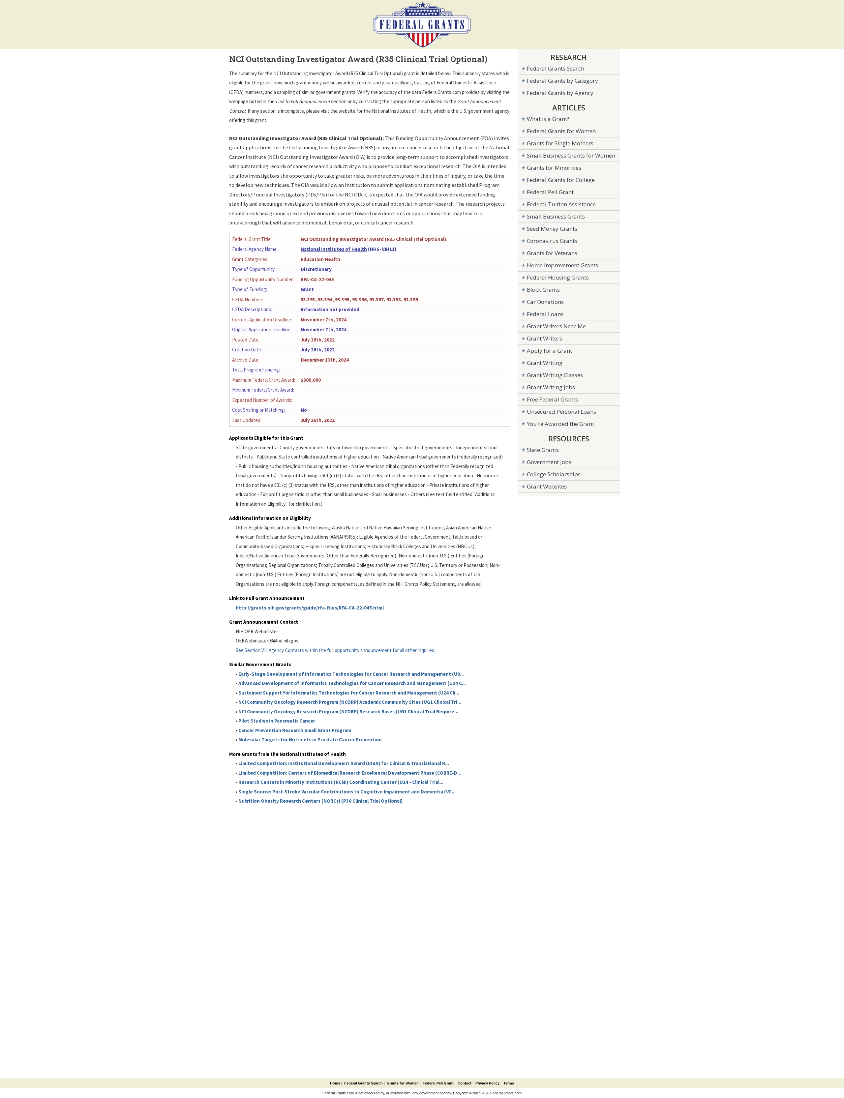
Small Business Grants (556, 216)
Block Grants (543, 289)
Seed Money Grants (552, 228)
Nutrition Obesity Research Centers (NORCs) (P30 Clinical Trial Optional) (320, 801)
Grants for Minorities (554, 167)
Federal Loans (545, 314)
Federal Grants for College (561, 180)
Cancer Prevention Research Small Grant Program (294, 730)
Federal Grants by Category (562, 80)
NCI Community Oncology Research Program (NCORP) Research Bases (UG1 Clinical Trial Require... (348, 711)
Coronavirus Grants (552, 241)
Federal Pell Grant (550, 192)
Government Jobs (549, 462)
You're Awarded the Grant (560, 424)
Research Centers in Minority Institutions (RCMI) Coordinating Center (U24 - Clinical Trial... (340, 782)
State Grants (543, 450)
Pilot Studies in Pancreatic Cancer (276, 721)
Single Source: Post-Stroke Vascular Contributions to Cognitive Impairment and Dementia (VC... (347, 791)
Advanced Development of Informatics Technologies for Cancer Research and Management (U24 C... (352, 683)
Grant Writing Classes (555, 375)
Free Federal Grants (552, 399)
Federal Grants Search (555, 68)
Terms (508, 1083)
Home (335, 1083)
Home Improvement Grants (562, 265)
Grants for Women (403, 1083)
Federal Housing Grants (558, 277)
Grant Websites (547, 486)
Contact (464, 1083)
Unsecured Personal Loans (561, 411)
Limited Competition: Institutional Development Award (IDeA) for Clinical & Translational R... (343, 763)
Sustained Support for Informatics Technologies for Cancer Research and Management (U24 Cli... (348, 693)
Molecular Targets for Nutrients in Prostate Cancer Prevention (310, 739)
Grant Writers (544, 338)
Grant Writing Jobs (551, 387)
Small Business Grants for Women (571, 155)
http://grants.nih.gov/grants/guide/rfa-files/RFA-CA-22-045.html (310, 608)
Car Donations (545, 302)
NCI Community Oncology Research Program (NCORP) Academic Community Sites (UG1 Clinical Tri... (349, 702)
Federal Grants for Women (561, 131)
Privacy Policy (487, 1083)
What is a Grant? (548, 119)
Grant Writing (544, 363)
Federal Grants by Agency (560, 93)
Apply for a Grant (549, 350)
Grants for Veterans (552, 253)
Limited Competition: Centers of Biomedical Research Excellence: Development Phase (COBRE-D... (349, 773)
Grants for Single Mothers (560, 143)
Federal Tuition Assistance (561, 204)
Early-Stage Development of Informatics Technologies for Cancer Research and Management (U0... (351, 674)
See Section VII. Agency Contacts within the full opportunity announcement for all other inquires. (335, 650)
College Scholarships (554, 474)
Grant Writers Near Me (556, 326)
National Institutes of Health (334, 249)
